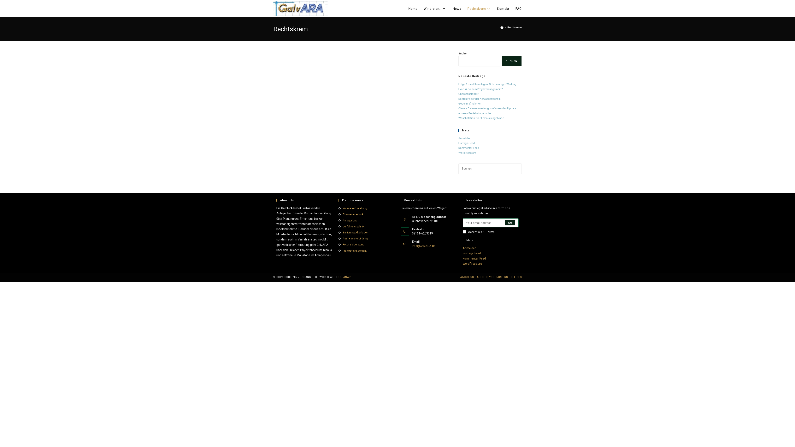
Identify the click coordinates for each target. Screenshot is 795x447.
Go (510, 222)
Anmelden (464, 138)
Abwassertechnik (353, 214)
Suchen (463, 53)
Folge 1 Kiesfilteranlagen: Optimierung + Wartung (487, 84)
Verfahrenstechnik (353, 226)
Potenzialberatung (353, 244)
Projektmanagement (355, 250)
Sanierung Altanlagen (355, 232)
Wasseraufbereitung (355, 208)
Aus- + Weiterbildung (355, 238)
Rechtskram (514, 27)
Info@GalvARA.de (423, 246)
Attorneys (485, 277)
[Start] (502, 27)
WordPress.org (467, 152)
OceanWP (344, 277)
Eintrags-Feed (466, 143)
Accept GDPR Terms (481, 232)
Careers (501, 277)
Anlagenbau (350, 220)
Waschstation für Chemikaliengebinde (481, 118)
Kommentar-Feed (468, 147)
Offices (516, 277)
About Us (467, 277)
